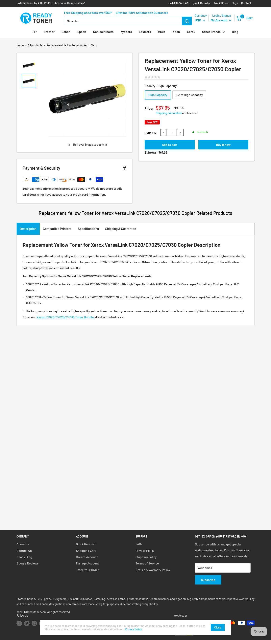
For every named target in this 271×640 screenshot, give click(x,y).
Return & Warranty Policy (153, 570)
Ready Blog (24, 557)
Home (20, 45)
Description (28, 229)
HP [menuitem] (35, 31)
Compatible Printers (57, 229)
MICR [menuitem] (161, 31)
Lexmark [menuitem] (145, 31)
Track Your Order (87, 570)
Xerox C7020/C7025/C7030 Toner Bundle (65, 317)
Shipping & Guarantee (120, 229)
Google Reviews (27, 563)
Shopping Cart (86, 550)
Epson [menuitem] (81, 31)
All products (35, 45)
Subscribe (208, 580)
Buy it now (223, 144)
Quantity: (151, 132)
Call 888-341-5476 (178, 3)
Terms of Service (147, 563)
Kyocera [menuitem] (126, 31)
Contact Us (24, 550)
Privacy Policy (145, 550)
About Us (22, 544)
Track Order (221, 3)
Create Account (87, 557)
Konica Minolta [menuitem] (103, 31)
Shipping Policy (146, 557)
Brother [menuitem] (49, 31)
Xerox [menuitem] (191, 31)
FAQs (235, 3)
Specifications (88, 229)
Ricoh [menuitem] (176, 31)
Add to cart (169, 144)
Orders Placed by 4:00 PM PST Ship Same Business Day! (50, 3)
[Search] (187, 21)
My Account (219, 20)
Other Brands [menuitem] (211, 31)
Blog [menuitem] (235, 31)
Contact (246, 3)
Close (217, 627)
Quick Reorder (201, 3)
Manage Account (87, 563)
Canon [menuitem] (66, 31)
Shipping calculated (169, 113)
